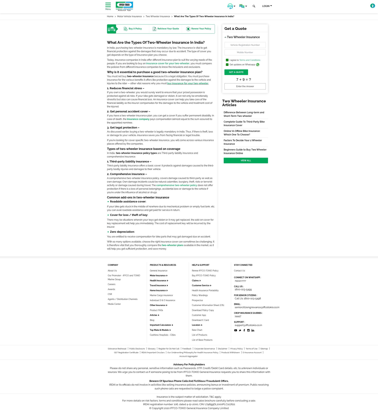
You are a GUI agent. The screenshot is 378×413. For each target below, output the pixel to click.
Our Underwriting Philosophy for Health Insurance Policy (193, 352)
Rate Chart (197, 330)
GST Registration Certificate (126, 352)
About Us (112, 270)
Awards (111, 289)
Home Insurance (158, 290)
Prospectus (197, 300)
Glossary (152, 349)
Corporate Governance (204, 349)
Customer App (199, 315)
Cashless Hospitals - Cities (163, 335)
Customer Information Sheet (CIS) (208, 305)
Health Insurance (158, 280)
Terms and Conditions (249, 60)
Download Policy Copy (203, 310)
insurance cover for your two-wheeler (167, 63)
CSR (110, 294)
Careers (111, 284)
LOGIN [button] (265, 6)
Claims (195, 280)
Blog (152, 320)
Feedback (187, 349)
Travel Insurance (158, 285)
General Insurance (158, 270)
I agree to (245, 60)
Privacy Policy (236, 349)
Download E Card (200, 320)
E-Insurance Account (252, 352)
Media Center (114, 304)
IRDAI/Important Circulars (153, 352)
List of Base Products (202, 340)
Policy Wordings (200, 295)
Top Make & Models (159, 330)
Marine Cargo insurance (161, 295)
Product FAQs (156, 310)
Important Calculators (161, 325)
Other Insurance (158, 305)
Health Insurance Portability (205, 290)
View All (246, 160)
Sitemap (264, 349)
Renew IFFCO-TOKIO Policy (205, 270)
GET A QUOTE (236, 72)
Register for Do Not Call (169, 349)
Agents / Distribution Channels (122, 299)
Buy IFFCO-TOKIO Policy (204, 275)
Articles (154, 315)
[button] (231, 6)
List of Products (199, 335)
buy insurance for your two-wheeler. (187, 83)
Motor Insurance (158, 275)
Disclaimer (223, 349)
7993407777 (240, 281)
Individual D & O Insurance (162, 300)
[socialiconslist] (235, 330)
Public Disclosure (137, 349)
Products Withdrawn (230, 352)
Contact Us (239, 270)
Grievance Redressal (117, 349)
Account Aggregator (188, 356)
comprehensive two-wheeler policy (176, 185)
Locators (196, 325)
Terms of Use (252, 349)
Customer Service (201, 285)
